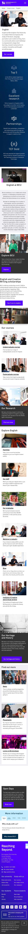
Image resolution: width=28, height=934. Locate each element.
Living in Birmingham (11, 751)
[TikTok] (24, 906)
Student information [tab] (9, 818)
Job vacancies (5, 885)
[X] (7, 906)
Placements (7, 720)
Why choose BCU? (10, 836)
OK (24, 923)
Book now (8, 804)
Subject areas (11, 8)
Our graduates (8, 508)
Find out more (8, 422)
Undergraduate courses (11, 347)
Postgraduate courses (11, 374)
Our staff (6, 479)
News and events (6, 880)
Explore (6, 269)
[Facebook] (3, 906)
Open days (17, 894)
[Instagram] (11, 906)
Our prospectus (18, 897)
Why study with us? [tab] (4, 818)
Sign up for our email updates (16, 914)
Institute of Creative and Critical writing (10, 599)
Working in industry (10, 539)
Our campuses (18, 885)
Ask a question (18, 899)
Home (3, 8)
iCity (3, 897)
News (5, 686)
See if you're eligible (14, 303)
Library (4, 899)
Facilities (6, 450)
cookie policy (4, 929)
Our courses (8, 54)
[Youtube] (20, 906)
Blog (4, 568)
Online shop (5, 882)
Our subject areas (19, 882)
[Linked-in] (16, 906)
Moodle (4, 894)
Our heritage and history (12, 659)
